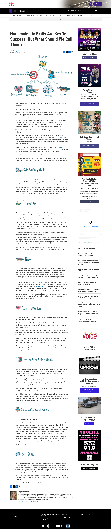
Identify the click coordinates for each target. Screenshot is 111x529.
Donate (98, 4)
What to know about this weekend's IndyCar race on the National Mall (87, 320)
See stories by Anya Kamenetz (28, 501)
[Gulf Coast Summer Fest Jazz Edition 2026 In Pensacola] (89, 122)
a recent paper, (39, 286)
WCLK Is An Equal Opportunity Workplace (48, 519)
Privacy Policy (64, 514)
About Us (87, 15)
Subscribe (80, 15)
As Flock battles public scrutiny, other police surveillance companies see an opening (88, 262)
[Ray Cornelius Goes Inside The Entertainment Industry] (89, 366)
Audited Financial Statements (68, 518)
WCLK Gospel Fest (90, 54)
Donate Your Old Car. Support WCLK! (89, 418)
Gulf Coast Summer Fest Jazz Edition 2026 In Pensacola (89, 139)
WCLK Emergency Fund (89, 465)
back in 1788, (62, 147)
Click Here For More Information (89, 146)
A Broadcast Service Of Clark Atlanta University (50, 515)
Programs (12, 15)
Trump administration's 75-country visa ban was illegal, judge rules (88, 254)
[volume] (15, 11)
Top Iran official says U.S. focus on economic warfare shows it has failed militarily (88, 313)
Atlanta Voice (89, 347)
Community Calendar (32, 15)
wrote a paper (57, 137)
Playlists (20, 15)
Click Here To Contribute (89, 468)
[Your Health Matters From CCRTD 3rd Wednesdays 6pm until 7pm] (89, 164)
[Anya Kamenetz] (13, 495)
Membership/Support (55, 15)
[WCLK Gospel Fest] (89, 39)
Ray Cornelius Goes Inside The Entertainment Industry (89, 381)
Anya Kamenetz (19, 51)
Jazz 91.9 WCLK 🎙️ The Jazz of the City (89, 242)
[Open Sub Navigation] (23, 15)
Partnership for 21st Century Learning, (37, 180)
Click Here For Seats (89, 58)
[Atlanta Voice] (89, 335)
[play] (10, 11)
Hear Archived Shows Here (89, 202)
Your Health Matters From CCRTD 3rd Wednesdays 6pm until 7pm (89, 182)
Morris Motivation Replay (89, 91)
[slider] (17, 11)
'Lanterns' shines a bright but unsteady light (88, 270)
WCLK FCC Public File (86, 514)
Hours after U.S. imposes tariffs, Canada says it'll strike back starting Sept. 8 (89, 276)
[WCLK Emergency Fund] (89, 445)
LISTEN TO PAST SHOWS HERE (89, 390)
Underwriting (69, 15)
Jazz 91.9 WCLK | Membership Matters (55, 19)
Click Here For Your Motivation (89, 104)
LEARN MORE (89, 424)
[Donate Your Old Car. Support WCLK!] (89, 405)
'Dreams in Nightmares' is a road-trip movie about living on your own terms (88, 297)
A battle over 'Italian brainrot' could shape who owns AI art (87, 283)
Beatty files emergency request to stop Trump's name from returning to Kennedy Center (89, 304)
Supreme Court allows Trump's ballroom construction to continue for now (89, 290)
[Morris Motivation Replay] (89, 75)
